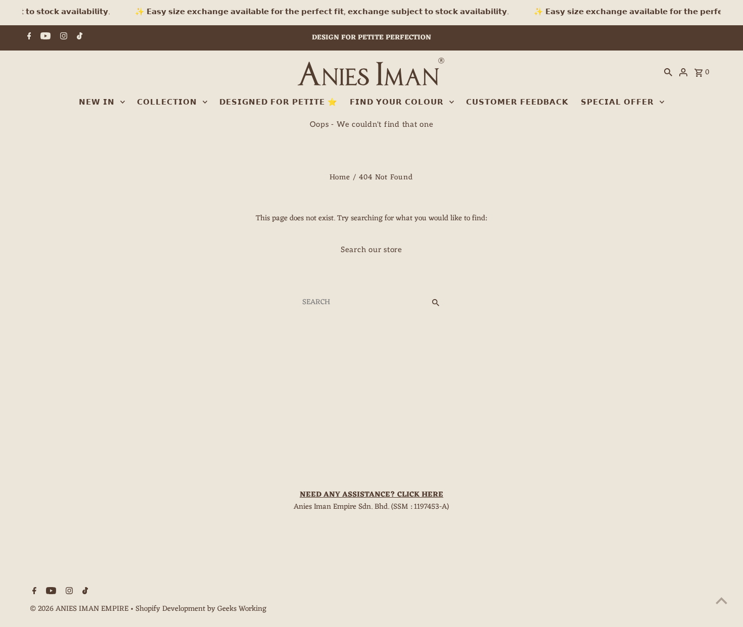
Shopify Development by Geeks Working (200, 609)
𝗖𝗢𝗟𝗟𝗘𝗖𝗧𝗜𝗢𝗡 (167, 102)
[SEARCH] (668, 73)
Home (340, 177)
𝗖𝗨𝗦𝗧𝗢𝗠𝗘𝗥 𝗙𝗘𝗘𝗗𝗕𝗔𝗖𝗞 (517, 102)
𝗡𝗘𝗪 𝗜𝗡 (97, 102)
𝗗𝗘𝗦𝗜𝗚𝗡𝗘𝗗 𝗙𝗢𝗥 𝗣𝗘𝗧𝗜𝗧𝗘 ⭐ (278, 102)
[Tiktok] (78, 38)
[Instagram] (62, 38)
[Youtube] (44, 38)
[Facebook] (28, 38)
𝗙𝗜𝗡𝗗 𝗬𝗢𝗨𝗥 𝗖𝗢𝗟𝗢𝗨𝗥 (397, 102)
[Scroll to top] (721, 600)
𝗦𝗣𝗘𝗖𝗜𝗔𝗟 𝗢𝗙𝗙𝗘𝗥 (617, 102)
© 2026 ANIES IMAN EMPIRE (80, 609)
